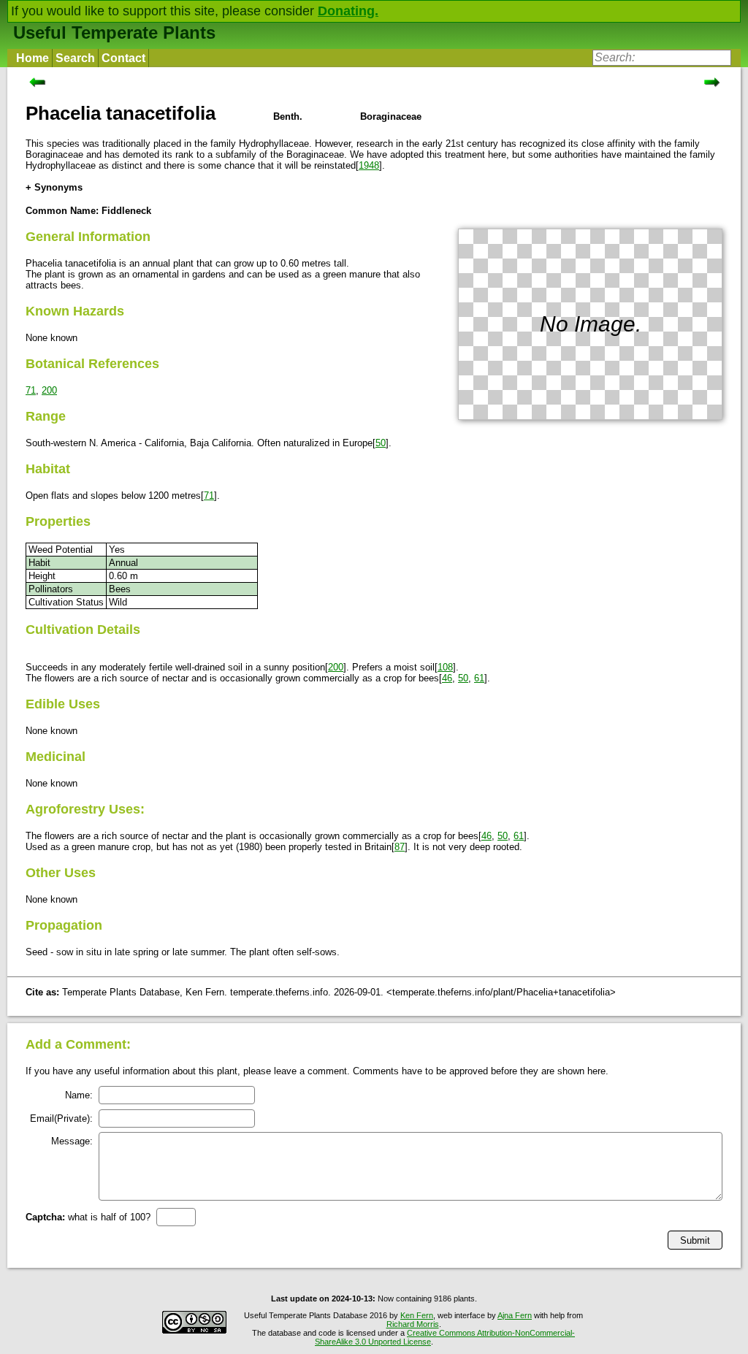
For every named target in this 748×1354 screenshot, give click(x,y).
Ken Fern (416, 1315)
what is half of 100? (88, 1217)
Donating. (348, 11)
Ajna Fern (514, 1315)
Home (32, 58)
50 (380, 442)
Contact (123, 58)
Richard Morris (412, 1324)
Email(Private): (61, 1118)
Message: (72, 1141)
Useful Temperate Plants (114, 32)
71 (31, 390)
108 (445, 667)
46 (447, 678)
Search (75, 58)
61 (479, 678)
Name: (79, 1095)
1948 (369, 165)
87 (399, 846)
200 (49, 390)
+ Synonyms (54, 187)
